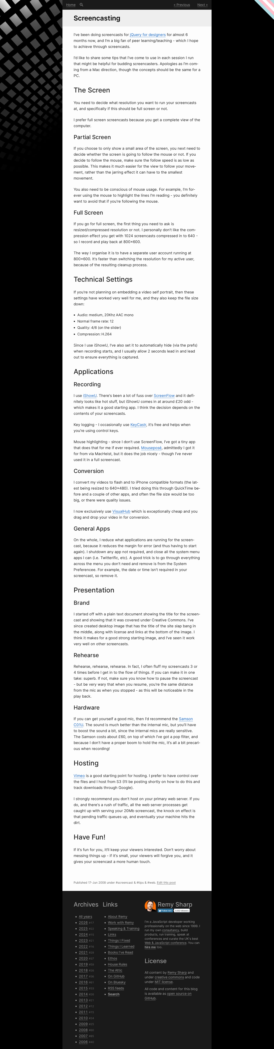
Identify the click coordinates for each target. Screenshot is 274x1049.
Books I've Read (120, 952)
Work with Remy (121, 922)
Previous (183, 5)
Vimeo (79, 775)
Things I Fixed (119, 940)
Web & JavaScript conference (165, 943)
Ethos (112, 958)
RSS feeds (116, 988)
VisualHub (121, 511)
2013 (83, 1000)
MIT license (164, 982)
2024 (83, 934)
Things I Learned (121, 946)
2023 (83, 940)
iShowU (90, 395)
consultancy (170, 930)
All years (85, 917)
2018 (83, 970)
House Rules (117, 964)
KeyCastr (138, 424)
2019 (83, 964)
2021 (83, 952)
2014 (83, 994)
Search (81, 5)
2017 (83, 976)
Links (112, 934)
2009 (83, 1024)
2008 (83, 1030)
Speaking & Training (123, 928)
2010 (83, 1018)
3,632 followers (182, 910)
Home (70, 5)
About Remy (117, 917)
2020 (83, 958)
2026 (83, 922)
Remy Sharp (177, 972)
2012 (83, 1006)
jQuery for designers (148, 34)
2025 (83, 928)
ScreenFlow (164, 395)
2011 (83, 1012)
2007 (83, 1036)
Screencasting (97, 18)
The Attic (115, 970)
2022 (83, 946)
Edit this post (166, 882)
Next (201, 5)
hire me (150, 947)
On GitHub (116, 976)
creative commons (169, 977)
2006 (83, 1042)
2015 (83, 988)
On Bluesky (117, 982)
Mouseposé (151, 448)
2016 (83, 982)
